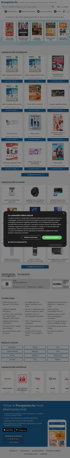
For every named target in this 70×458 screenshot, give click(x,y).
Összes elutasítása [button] (31, 237)
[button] (17, 242)
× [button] (63, 213)
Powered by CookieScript (55, 245)
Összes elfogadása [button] (52, 237)
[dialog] (35, 229)
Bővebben (25, 233)
